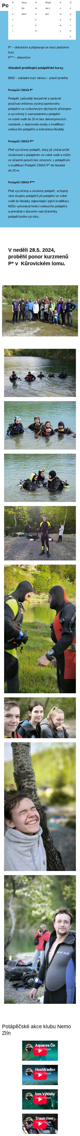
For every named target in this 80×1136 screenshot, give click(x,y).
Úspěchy (70, 20)
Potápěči (36, 17)
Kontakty (61, 17)
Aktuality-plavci (24, 8)
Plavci (13, 17)
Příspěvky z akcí (48, 8)
